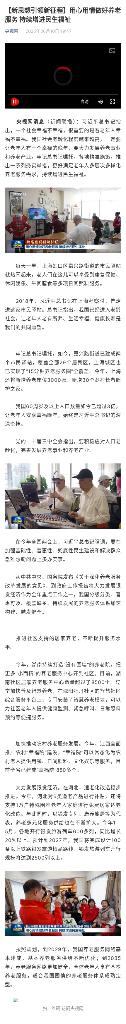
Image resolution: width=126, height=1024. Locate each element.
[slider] (63, 94)
